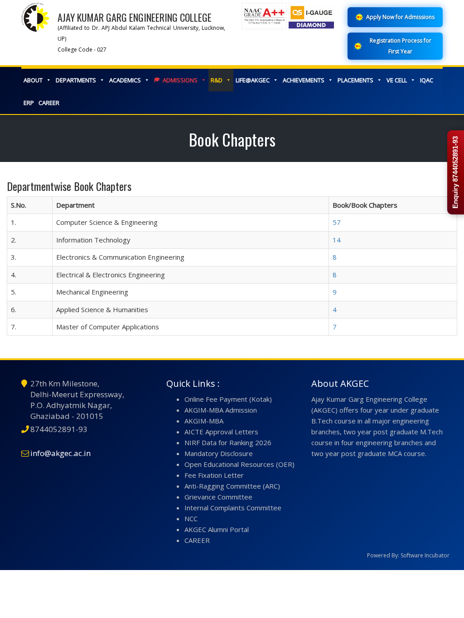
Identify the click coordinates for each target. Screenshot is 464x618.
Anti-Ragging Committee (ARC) (232, 485)
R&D (216, 80)
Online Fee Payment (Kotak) (228, 399)
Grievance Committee (218, 496)
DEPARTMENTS (76, 80)
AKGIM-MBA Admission (220, 409)
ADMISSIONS (180, 80)
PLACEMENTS (355, 80)
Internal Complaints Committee (232, 507)
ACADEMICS (125, 80)
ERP (29, 103)
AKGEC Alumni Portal (216, 529)
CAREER (49, 103)
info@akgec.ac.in (60, 453)
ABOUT (33, 80)
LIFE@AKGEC (253, 80)
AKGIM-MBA (203, 420)
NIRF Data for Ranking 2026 (227, 442)
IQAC (426, 80)
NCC (191, 518)
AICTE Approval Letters (221, 431)
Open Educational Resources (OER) (239, 464)
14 (337, 239)
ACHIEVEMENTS (303, 80)
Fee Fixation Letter (214, 475)
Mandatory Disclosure (218, 453)
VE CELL (397, 80)
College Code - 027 (82, 49)
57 (337, 222)
